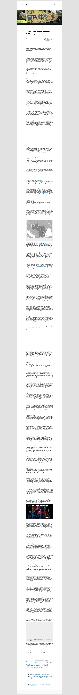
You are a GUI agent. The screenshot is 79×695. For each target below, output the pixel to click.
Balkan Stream (29, 180)
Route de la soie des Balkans (37, 180)
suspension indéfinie (48, 536)
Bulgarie (50, 662)
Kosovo (43, 664)
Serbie (34, 665)
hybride (36, 664)
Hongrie (34, 664)
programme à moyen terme (30, 382)
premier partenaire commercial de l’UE (36, 456)
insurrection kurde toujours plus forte (41, 266)
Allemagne (35, 662)
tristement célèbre (43, 111)
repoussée (42, 211)
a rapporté (46, 388)
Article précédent (28, 652)
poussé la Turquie (35, 248)
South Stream (36, 528)
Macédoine (45, 664)
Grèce (32, 664)
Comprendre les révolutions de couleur (37, 663)
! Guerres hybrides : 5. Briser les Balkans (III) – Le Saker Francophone (39, 674)
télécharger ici (42, 650)
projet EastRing (48, 214)
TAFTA (27, 147)
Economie (44, 663)
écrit (37, 268)
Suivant (57, 26)
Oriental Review (46, 40)
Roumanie (29, 665)
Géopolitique (29, 664)
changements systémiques (34, 279)
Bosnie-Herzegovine (46, 662)
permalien (46, 665)
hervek (28, 26)
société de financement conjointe (31, 383)
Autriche (42, 662)
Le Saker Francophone (27, 5)
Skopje (38, 193)
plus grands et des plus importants (47, 192)
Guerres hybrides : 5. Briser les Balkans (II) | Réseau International (39, 669)
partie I (34, 204)
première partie (29, 44)
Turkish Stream (38, 537)
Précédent (54, 26)
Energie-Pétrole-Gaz (48, 663)
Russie (32, 665)
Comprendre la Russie (29, 663)
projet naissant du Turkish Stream (45, 244)
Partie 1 (27, 42)
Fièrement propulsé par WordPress (39, 691)
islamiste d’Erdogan (31, 473)
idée (48, 213)
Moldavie (48, 664)
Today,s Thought (31, 672)
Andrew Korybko (39, 662)
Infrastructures (40, 664)
